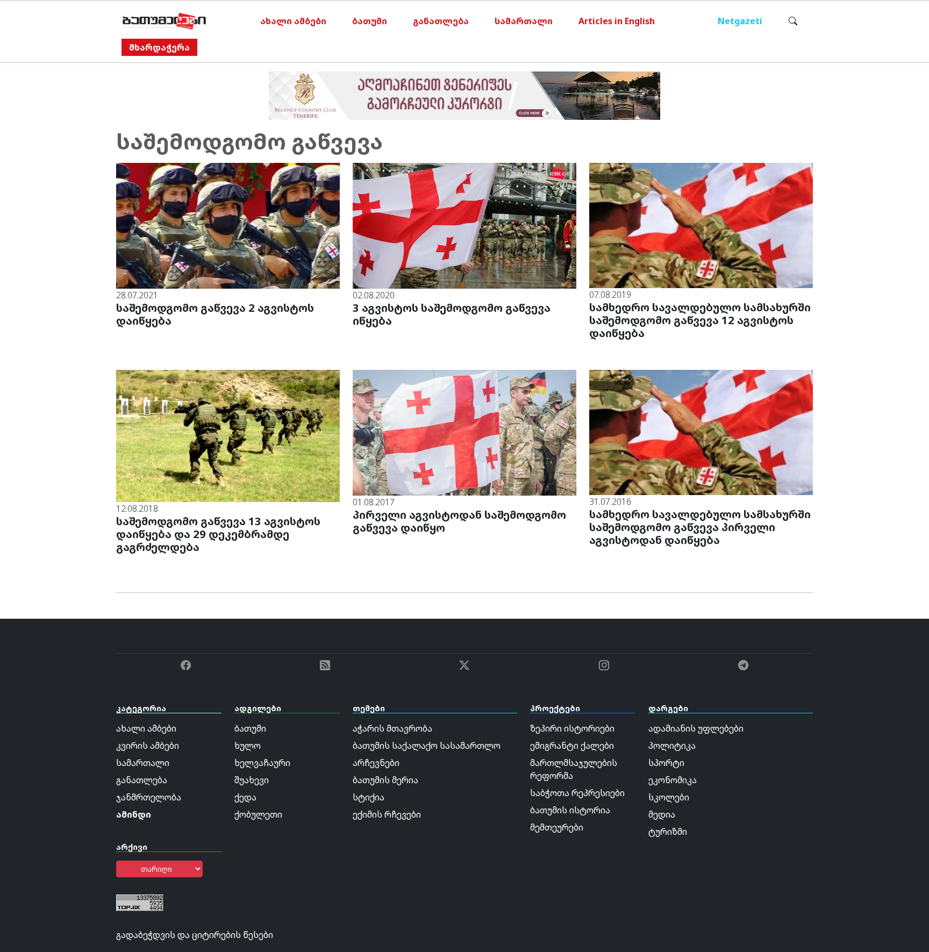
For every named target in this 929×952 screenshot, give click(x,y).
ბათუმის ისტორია (570, 810)
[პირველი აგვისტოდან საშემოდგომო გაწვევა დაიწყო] (464, 432)
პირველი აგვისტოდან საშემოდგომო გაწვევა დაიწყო (459, 521)
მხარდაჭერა (159, 47)
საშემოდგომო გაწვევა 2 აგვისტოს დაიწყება (215, 314)
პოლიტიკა (672, 745)
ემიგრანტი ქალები (572, 745)
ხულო (247, 745)
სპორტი (666, 763)
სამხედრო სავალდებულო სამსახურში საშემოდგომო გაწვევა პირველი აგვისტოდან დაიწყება (700, 527)
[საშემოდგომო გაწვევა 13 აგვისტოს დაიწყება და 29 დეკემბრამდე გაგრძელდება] (228, 435)
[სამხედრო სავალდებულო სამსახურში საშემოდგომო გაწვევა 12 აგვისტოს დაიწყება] (701, 225)
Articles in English (616, 21)
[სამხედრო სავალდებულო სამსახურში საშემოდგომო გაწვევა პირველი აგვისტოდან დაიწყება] (701, 432)
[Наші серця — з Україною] (164, 21)
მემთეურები (556, 827)
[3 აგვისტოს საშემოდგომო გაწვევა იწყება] (464, 225)
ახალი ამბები (293, 21)
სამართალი (524, 21)
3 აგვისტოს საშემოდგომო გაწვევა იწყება (452, 314)
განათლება (441, 21)
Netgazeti (740, 21)
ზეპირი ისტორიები (572, 728)
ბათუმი (369, 21)
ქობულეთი (258, 814)
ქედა (245, 797)
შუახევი (251, 780)
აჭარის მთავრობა (392, 728)
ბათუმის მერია (385, 780)
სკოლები (668, 797)
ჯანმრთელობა (148, 797)
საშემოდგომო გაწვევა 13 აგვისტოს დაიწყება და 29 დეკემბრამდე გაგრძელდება (218, 534)
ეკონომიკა (672, 780)
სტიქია (368, 797)
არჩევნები (376, 763)
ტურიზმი (667, 832)
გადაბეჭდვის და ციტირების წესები (194, 935)
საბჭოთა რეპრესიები (577, 793)
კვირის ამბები (147, 745)
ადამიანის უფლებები (696, 728)
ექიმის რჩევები (387, 814)
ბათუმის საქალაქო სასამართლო (427, 745)
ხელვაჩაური (262, 763)
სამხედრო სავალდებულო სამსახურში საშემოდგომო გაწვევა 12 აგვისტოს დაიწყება (700, 320)
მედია (661, 814)
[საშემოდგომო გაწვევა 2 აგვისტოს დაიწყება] (228, 225)
